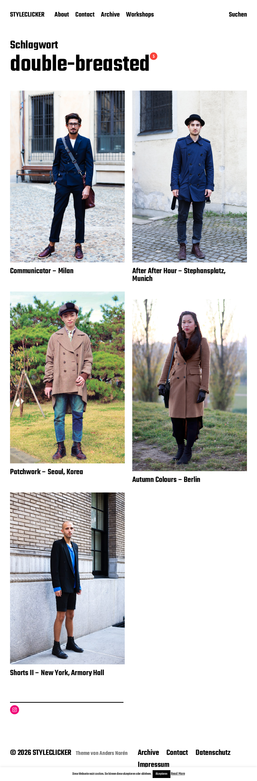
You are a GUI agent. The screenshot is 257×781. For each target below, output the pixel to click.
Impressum (153, 765)
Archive (110, 15)
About (61, 15)
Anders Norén (113, 753)
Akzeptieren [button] (161, 774)
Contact (85, 15)
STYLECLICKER (27, 15)
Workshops (140, 15)
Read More (178, 773)
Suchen (238, 15)
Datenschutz (213, 753)
